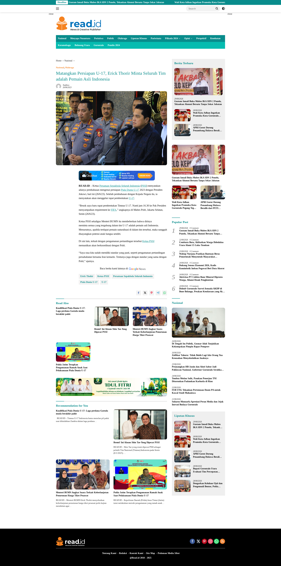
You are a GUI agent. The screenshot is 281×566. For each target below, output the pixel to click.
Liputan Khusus (139, 38)
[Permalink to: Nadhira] (58, 86)
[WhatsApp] (216, 542)
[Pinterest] (204, 542)
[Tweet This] (145, 292)
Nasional (62, 38)
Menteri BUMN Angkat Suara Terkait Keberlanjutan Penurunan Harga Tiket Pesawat (150, 332)
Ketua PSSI (148, 241)
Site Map (150, 553)
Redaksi (123, 553)
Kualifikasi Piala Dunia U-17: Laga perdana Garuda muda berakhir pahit (70, 311)
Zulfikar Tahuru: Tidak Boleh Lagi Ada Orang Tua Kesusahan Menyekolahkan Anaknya (197, 356)
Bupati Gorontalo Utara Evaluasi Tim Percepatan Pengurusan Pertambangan (206, 470)
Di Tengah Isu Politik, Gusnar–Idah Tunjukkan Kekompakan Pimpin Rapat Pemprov (195, 345)
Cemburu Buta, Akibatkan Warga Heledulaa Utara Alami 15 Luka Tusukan (201, 243)
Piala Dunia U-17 (130, 189)
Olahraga (122, 38)
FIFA (113, 209)
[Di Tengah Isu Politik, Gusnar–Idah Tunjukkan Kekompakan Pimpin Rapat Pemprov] (198, 323)
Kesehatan (215, 38)
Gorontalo (99, 45)
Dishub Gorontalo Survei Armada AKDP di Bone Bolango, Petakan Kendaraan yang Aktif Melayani (202, 290)
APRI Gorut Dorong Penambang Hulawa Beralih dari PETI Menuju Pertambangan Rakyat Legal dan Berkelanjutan (207, 129)
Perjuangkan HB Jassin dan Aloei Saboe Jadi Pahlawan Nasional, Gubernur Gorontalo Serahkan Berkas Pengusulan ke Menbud (197, 368)
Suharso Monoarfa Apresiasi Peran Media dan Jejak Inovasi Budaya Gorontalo (197, 403)
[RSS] (222, 542)
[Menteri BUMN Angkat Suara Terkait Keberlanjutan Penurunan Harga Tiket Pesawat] (150, 316)
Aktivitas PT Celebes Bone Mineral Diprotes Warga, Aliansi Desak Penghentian (201, 278)
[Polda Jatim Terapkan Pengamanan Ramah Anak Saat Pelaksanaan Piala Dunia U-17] (73, 352)
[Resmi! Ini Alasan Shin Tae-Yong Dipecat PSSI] (111, 316)
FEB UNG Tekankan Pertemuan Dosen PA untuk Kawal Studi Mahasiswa (196, 391)
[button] (217, 8)
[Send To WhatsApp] (164, 292)
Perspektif (201, 38)
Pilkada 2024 (171, 38)
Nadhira (66, 85)
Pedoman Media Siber (169, 553)
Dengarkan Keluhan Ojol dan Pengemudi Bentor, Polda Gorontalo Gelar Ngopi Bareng (207, 485)
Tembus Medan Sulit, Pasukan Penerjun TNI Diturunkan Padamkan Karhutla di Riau (194, 380)
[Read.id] (79, 23)
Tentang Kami (109, 553)
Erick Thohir (86, 276)
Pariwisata (156, 38)
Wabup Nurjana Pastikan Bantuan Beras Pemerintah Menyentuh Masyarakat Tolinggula (199, 255)
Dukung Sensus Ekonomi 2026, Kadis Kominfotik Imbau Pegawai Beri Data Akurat (201, 267)
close (51, 14)
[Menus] (58, 8)
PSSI (144, 185)
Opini (187, 38)
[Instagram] (210, 542)
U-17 (131, 198)
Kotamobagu (64, 45)
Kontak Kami (136, 553)
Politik (110, 38)
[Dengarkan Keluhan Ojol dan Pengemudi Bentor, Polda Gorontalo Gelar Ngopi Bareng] (182, 486)
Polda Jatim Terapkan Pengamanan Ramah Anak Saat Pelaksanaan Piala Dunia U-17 (71, 367)
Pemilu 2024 (114, 45)
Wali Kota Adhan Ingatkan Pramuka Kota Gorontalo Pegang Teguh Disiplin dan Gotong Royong (192, 2)
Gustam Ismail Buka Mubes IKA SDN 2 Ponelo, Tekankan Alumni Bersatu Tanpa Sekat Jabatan (86, 2)
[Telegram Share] (158, 292)
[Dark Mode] (223, 8)
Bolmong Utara (82, 45)
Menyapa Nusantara (80, 38)
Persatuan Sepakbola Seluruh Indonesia (119, 185)
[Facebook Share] (138, 292)
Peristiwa (98, 38)
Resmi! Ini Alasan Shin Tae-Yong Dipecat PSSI (110, 330)
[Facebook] (192, 542)
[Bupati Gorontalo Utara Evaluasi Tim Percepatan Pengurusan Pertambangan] (182, 471)
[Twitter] (198, 542)
